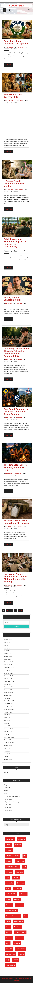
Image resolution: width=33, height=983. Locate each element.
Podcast (6, 790)
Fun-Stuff (8, 804)
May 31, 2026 (8, 526)
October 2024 (8, 670)
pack (25, 916)
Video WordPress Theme (10, 978)
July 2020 (7, 715)
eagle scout (20, 883)
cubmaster (9, 872)
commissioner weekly (12, 866)
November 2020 (9, 703)
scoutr (8, 943)
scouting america (20, 932)
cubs (7, 877)
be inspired (21, 839)
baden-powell (10, 839)
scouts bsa (17, 943)
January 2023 (8, 678)
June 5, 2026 (8, 473)
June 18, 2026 (8, 359)
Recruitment (8, 810)
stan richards (20, 949)
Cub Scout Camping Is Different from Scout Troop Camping (16, 411)
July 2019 (7, 748)
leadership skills (11, 894)
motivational (19, 905)
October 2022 (8, 684)
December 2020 (9, 701)
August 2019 (8, 745)
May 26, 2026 (8, 585)
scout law (9, 938)
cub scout (16, 877)
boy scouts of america (12, 855)
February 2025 (8, 662)
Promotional (8, 807)
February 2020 (8, 728)
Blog (5, 785)
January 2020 (8, 731)
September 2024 (9, 673)
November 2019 (9, 737)
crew (24, 866)
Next (20, 610)
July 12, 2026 (8, 303)
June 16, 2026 (8, 417)
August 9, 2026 (9, 189)
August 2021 (8, 695)
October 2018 (8, 756)
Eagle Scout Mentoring (12, 802)
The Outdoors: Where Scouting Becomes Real (15, 467)
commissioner (19, 861)
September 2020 (9, 709)
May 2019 (7, 753)
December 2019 (9, 734)
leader (8, 888)
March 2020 (7, 726)
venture (15, 959)
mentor (8, 899)
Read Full (9, 65)
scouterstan (17, 927)
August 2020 (8, 712)
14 (15, 610)
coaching (9, 861)
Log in (6, 772)
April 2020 (7, 723)
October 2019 (8, 740)
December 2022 (9, 681)
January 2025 (8, 664)
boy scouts (9, 850)
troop (7, 959)
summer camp (10, 954)
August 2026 (8, 639)
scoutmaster (20, 938)
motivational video (11, 910)
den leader (9, 883)
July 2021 (7, 698)
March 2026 (7, 653)
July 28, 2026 (8, 250)
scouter (8, 927)
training (21, 954)
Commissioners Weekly (12, 796)
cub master (19, 872)
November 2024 (9, 667)
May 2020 (7, 720)
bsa (24, 855)
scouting (8, 932)
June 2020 (7, 717)
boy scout (18, 844)
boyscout (8, 844)
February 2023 (8, 676)
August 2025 (8, 656)
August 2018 (8, 759)
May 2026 (7, 648)
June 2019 (7, 751)
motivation (9, 905)
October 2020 (8, 706)
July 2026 (7, 642)
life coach (23, 894)
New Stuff (7, 787)
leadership (17, 888)
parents (8, 921)
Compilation (8, 799)
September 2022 (9, 687)
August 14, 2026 (9, 100)
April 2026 (7, 651)
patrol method (18, 921)
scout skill (9, 949)
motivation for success (13, 916)
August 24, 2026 (9, 47)
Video (5, 793)
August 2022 (8, 690)
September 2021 (9, 692)
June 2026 (7, 645)
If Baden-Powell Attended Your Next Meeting (14, 183)
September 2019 (9, 742)
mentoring (17, 899)
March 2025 (7, 659)
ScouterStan (16, 5)
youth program (10, 965)
